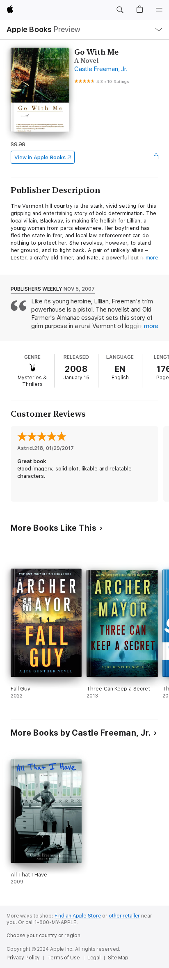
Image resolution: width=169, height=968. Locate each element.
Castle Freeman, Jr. (100, 69)
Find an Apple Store (78, 916)
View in (40, 157)
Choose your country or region (43, 935)
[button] (120, 10)
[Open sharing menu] (156, 157)
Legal (93, 958)
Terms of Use (63, 958)
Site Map (118, 958)
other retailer (124, 916)
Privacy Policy (23, 958)
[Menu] (159, 10)
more (152, 258)
